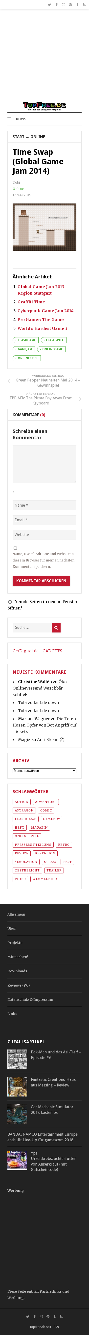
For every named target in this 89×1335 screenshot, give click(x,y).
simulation (26, 862)
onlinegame (52, 349)
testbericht (27, 870)
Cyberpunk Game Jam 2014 (46, 310)
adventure (46, 802)
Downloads (17, 971)
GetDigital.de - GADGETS (37, 650)
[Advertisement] (44, 58)
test (67, 862)
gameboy (51, 819)
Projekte (14, 943)
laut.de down (46, 702)
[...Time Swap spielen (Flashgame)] (44, 227)
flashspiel (55, 340)
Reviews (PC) (18, 985)
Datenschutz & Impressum (30, 999)
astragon (24, 810)
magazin (39, 827)
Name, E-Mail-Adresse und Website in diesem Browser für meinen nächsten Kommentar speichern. (43, 560)
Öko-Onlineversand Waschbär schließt (41, 688)
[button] (20, 119)
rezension (45, 853)
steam (50, 862)
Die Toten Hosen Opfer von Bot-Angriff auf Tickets (44, 725)
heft (19, 827)
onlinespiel (28, 358)
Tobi (22, 702)
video (20, 879)
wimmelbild (45, 879)
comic (46, 810)
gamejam (25, 349)
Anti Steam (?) (51, 739)
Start (18, 136)
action (21, 802)
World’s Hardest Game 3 (42, 328)
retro (64, 844)
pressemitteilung (33, 844)
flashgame (27, 340)
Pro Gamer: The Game (41, 319)
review (21, 853)
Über (11, 928)
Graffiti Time (31, 301)
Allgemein (16, 914)
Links (12, 1014)
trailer (54, 870)
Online (37, 136)
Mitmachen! (17, 957)
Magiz (24, 739)
